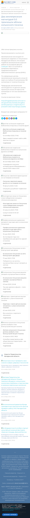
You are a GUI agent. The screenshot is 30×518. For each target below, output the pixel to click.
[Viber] (12, 118)
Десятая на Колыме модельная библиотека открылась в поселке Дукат (14, 131)
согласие (13, 506)
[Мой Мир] (16, 118)
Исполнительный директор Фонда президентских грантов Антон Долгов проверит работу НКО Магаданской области (13, 415)
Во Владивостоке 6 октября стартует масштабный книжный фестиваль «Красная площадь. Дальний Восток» (14, 436)
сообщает (4, 66)
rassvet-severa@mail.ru (21, 483)
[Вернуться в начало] (8, 2)
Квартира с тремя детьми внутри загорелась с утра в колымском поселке (14, 305)
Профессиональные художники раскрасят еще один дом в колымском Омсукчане (14, 229)
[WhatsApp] (14, 118)
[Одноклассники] (7, 118)
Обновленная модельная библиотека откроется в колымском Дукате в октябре (13, 157)
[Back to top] (15, 452)
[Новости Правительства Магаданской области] (2, 355)
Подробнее (7, 143)
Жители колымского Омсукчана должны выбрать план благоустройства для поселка (14, 332)
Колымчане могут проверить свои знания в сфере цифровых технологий (14, 366)
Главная (3, 7)
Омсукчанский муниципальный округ (13, 9)
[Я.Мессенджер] (2, 118)
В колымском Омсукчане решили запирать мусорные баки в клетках (14, 279)
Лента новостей (15, 7)
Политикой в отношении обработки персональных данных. (11, 509)
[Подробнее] (15, 361)
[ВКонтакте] (5, 118)
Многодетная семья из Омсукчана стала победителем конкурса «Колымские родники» (15, 205)
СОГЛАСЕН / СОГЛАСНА (10, 514)
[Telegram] (9, 118)
